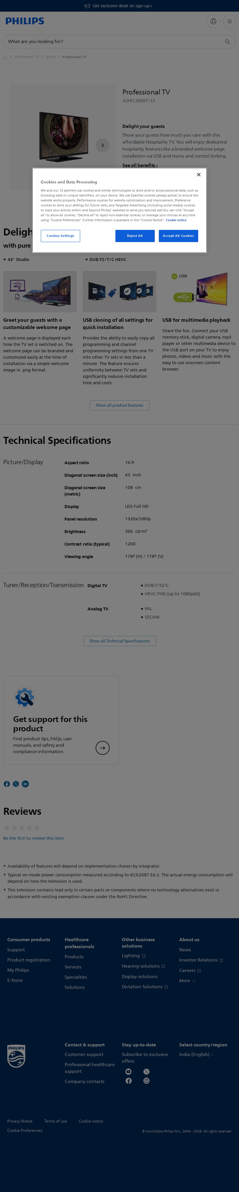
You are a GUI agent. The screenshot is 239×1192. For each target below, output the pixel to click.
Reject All (135, 236)
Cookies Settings (60, 236)
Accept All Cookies (178, 236)
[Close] (198, 174)
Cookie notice (176, 220)
